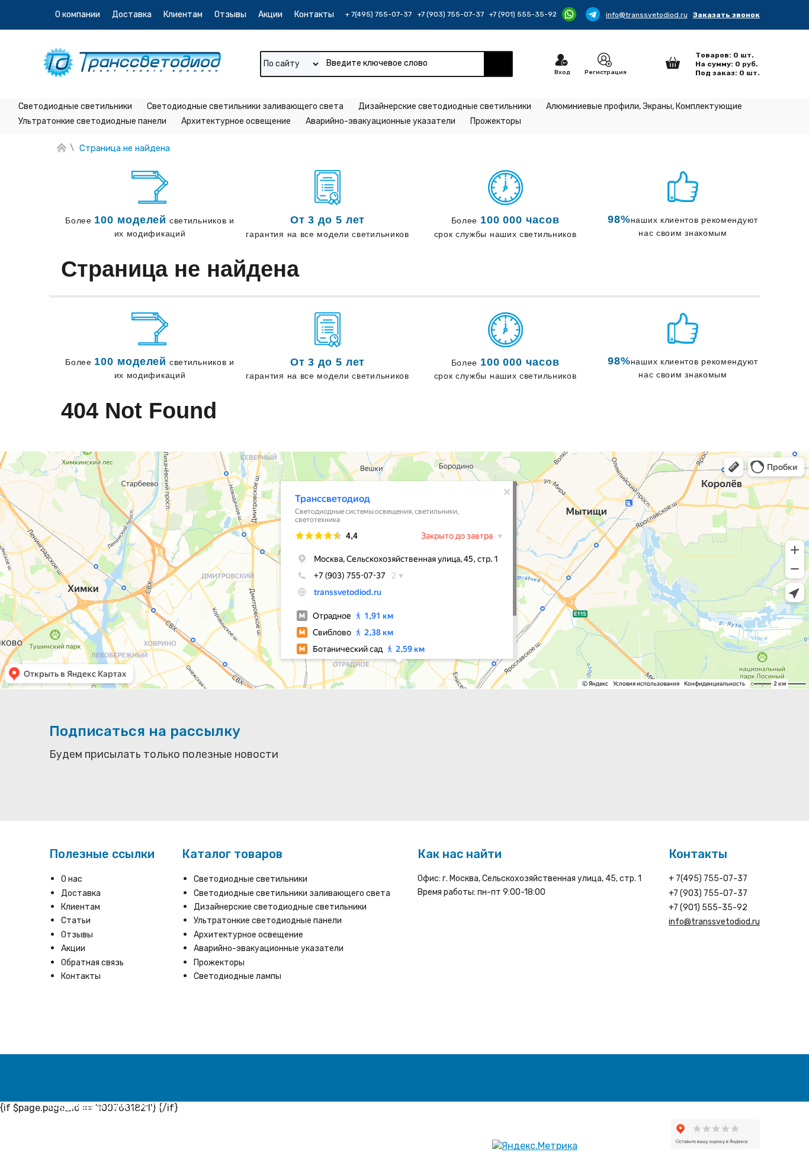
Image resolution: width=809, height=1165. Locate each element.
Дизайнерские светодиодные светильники (444, 106)
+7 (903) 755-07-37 (451, 14)
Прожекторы (495, 121)
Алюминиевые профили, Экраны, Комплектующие (644, 106)
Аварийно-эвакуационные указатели (380, 121)
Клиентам (183, 14)
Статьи (76, 921)
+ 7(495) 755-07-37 (378, 14)
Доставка (132, 14)
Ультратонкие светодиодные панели (92, 121)
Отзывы (230, 14)
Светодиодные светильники (75, 106)
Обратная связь (92, 963)
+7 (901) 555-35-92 (523, 14)
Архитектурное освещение (236, 121)
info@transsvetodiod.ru (647, 15)
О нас (71, 879)
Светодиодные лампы (237, 976)
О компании (77, 14)
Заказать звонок (726, 15)
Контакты (314, 14)
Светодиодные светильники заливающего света (245, 106)
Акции (270, 14)
